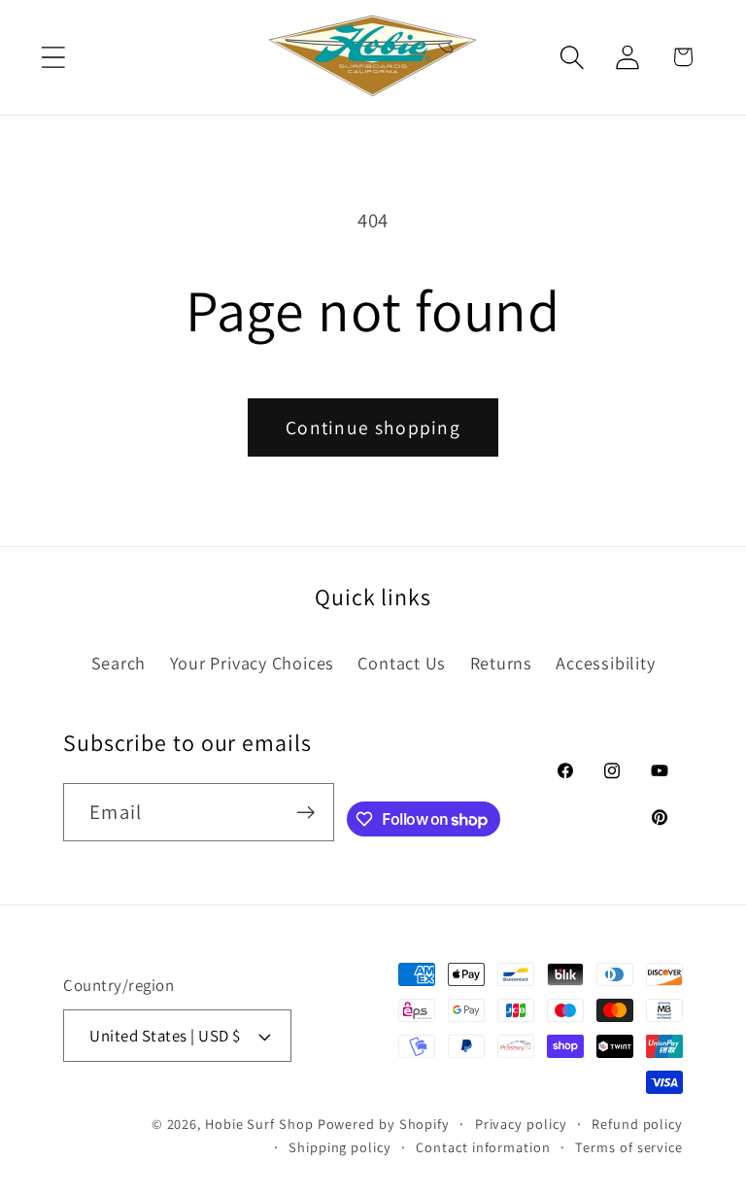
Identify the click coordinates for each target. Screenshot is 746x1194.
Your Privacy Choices (252, 662)
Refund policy (637, 1123)
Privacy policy (521, 1123)
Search (119, 662)
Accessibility (605, 662)
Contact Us (401, 662)
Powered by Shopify (384, 1123)
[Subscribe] (305, 812)
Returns (501, 662)
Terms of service (629, 1147)
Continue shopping (373, 427)
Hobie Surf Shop (259, 1123)
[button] (53, 57)
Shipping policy (339, 1147)
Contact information (483, 1147)
